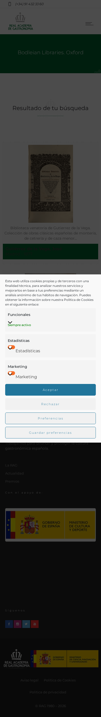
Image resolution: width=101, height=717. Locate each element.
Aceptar (51, 390)
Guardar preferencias (50, 433)
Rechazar (50, 404)
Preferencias (50, 418)
